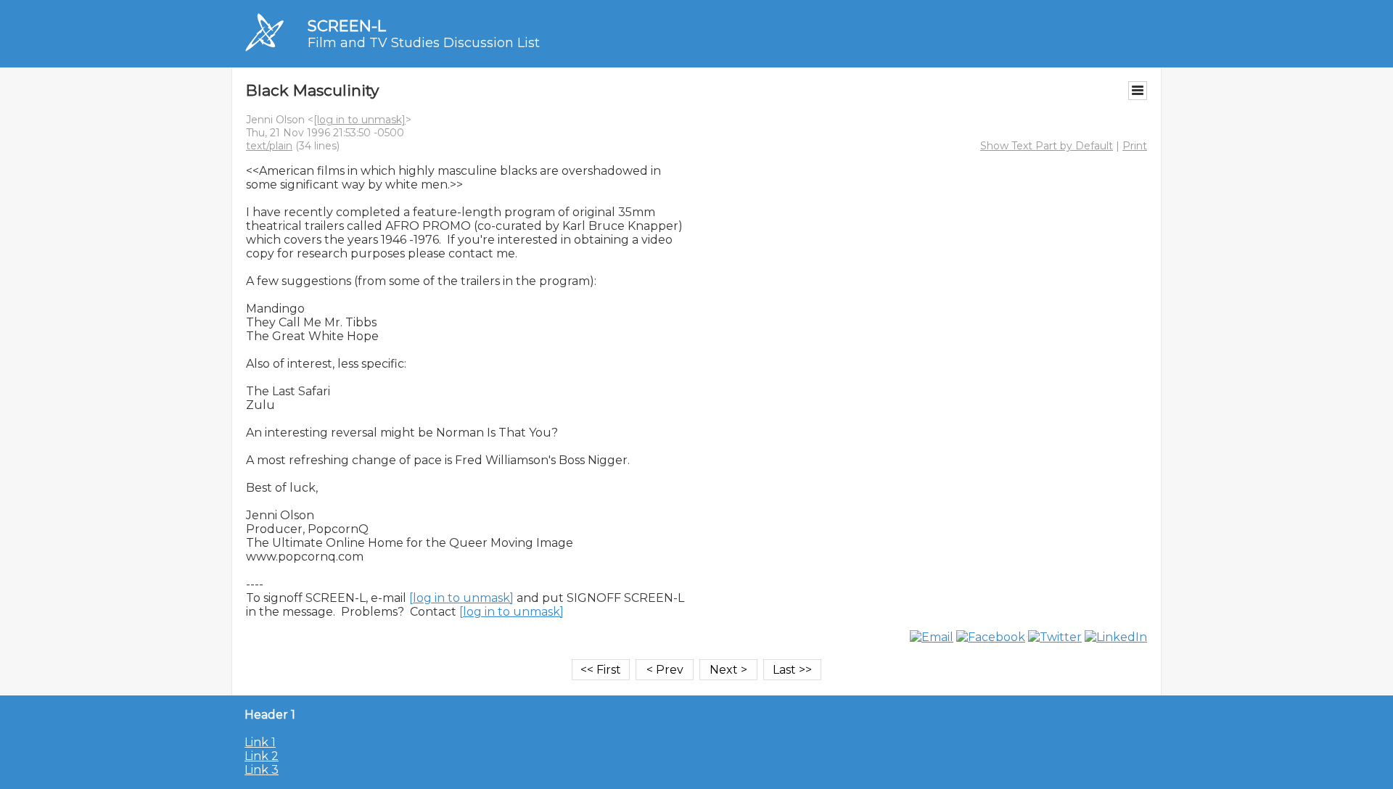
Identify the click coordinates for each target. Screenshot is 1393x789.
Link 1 (260, 742)
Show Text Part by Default (1046, 145)
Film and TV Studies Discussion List (424, 43)
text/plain (269, 145)
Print (1134, 145)
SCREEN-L (347, 26)
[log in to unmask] (359, 119)
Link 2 (262, 756)
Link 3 (262, 770)
